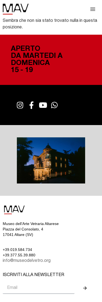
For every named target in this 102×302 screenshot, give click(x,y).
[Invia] (85, 288)
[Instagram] (20, 105)
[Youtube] (43, 105)
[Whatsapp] (54, 105)
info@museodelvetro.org (27, 261)
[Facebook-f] (31, 105)
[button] (93, 9)
